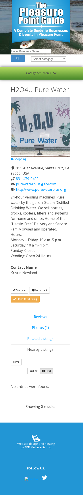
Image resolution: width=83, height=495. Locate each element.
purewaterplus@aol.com (36, 184)
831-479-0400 (27, 178)
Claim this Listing (26, 299)
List (35, 371)
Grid (48, 371)
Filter (16, 362)
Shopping (20, 159)
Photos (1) (40, 327)
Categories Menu (38, 73)
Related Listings (40, 338)
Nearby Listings (40, 349)
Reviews (40, 316)
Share (19, 290)
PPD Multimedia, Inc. (38, 447)
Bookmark (40, 290)
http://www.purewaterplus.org (41, 189)
